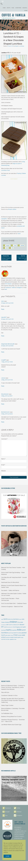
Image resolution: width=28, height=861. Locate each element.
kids (19, 629)
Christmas (3, 624)
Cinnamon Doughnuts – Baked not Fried (12, 606)
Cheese (3, 622)
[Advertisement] (14, 192)
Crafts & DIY (16, 624)
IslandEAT (4, 317)
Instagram (19, 287)
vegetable (12, 639)
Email (3, 465)
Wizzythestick (5, 394)
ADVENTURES (18, 7)
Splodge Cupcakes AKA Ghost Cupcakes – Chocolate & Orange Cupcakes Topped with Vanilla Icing (13, 700)
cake (23, 619)
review (20, 635)
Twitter (13, 287)
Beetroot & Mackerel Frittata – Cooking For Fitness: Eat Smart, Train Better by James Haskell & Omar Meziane (13, 687)
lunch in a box (17, 633)
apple (2, 619)
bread (20, 619)
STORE (25, 10)
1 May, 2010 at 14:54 (7, 362)
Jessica (3, 378)
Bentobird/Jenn (5, 412)
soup (22, 637)
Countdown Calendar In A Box (9, 695)
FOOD (13, 7)
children (13, 622)
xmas (15, 639)
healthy (9, 630)
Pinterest (18, 811)
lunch (23, 630)
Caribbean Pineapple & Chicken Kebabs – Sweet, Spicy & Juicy (6, 258)
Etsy (6, 815)
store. (19, 233)
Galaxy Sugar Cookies (7, 705)
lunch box (10, 633)
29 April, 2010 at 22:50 (7, 303)
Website (3, 471)
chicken (7, 622)
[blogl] (7, 825)
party (6, 635)
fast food (9, 627)
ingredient (14, 630)
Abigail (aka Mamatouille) (7, 344)
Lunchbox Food (5, 170)
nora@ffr (3, 360)
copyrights (4, 218)
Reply (2, 309)
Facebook (8, 287)
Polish (16, 635)
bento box (10, 619)
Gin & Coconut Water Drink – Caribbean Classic (14, 603)
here (6, 289)
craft (7, 624)
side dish (8, 637)
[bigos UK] (7, 836)
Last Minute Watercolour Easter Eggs (11, 724)
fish (12, 627)
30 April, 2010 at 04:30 (7, 346)
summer (3, 639)
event (5, 627)
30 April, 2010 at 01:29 (7, 319)
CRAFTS (8, 7)
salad (23, 635)
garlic (24, 627)
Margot (16, 46)
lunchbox (4, 633)
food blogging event (18, 627)
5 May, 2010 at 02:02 (7, 414)
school (3, 637)
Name (3, 459)
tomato (7, 639)
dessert (22, 624)
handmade (3, 630)
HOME (4, 7)
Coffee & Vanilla (13, 15)
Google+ (7, 811)
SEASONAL (24, 7)
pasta (9, 635)
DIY (2, 627)
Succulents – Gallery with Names (10, 590)
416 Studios (8, 284)
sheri (2, 301)
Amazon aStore (12, 209)
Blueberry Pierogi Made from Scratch (11, 716)
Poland (11, 635)
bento (6, 619)
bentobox (16, 619)
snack (12, 637)
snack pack (17, 637)
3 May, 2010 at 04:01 (7, 396)
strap (23, 161)
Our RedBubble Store (7, 713)
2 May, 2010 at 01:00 (7, 380)
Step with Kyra (5, 692)
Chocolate (20, 622)
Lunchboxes (21, 46)
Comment (4, 439)
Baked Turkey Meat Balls (22, 257)
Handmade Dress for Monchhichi (10, 582)
